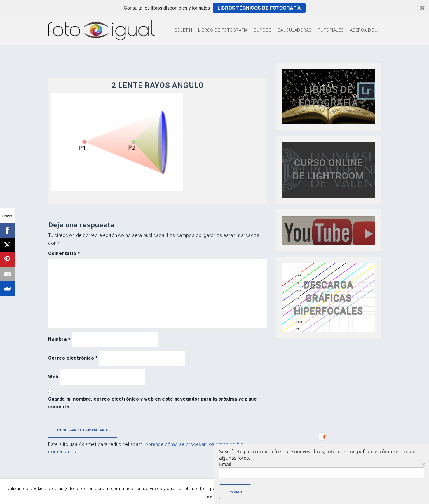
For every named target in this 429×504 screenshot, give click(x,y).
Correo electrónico (72, 358)
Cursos (263, 30)
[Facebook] (7, 230)
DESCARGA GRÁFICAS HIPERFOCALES (328, 297)
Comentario (64, 253)
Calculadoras (295, 30)
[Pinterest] (7, 259)
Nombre (59, 339)
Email (225, 464)
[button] (214, 7)
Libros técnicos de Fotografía (259, 7)
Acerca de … (364, 30)
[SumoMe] (7, 288)
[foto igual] (101, 29)
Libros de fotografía (223, 30)
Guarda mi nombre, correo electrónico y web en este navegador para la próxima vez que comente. (152, 402)
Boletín (183, 30)
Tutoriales (331, 30)
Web (53, 377)
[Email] (7, 274)
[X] (7, 245)
